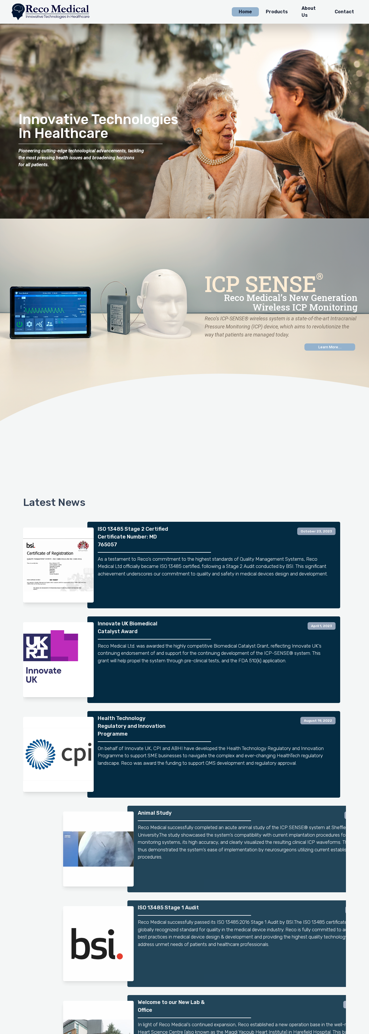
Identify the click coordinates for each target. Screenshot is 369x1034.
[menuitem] (245, 11)
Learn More (330, 347)
